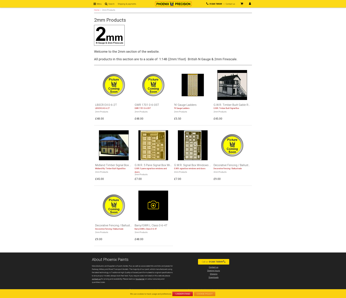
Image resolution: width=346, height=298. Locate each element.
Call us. (212, 261)
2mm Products (108, 10)
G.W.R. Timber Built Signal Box (226, 108)
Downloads (214, 277)
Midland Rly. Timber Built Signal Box (110, 168)
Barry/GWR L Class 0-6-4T (146, 229)
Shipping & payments (127, 4)
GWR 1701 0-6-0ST (143, 108)
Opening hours (213, 271)
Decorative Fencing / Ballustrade (228, 168)
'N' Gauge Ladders (181, 108)
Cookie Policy (205, 294)
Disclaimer (140, 279)
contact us (96, 279)
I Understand (182, 294)
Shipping (213, 274)
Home (96, 10)
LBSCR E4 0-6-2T (102, 108)
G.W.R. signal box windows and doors (189, 168)
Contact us (213, 267)
